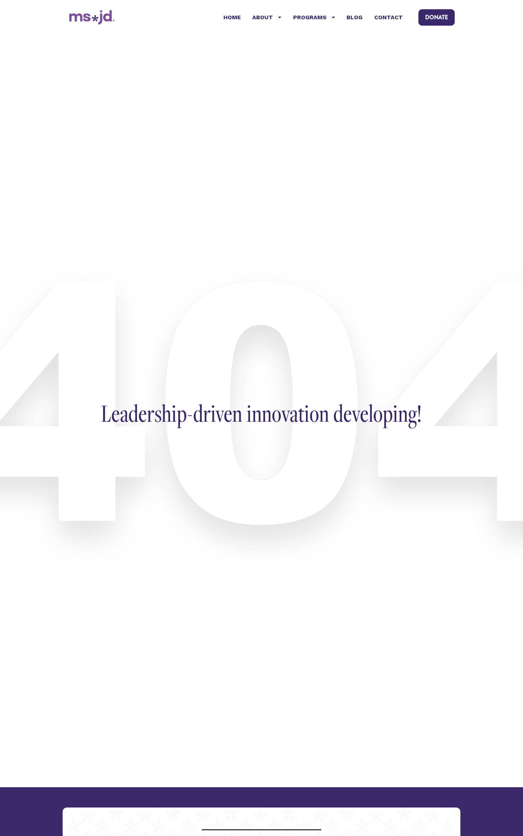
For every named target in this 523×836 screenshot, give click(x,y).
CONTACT (388, 17)
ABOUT (262, 17)
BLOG (355, 17)
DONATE (436, 17)
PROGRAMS (310, 17)
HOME (232, 17)
